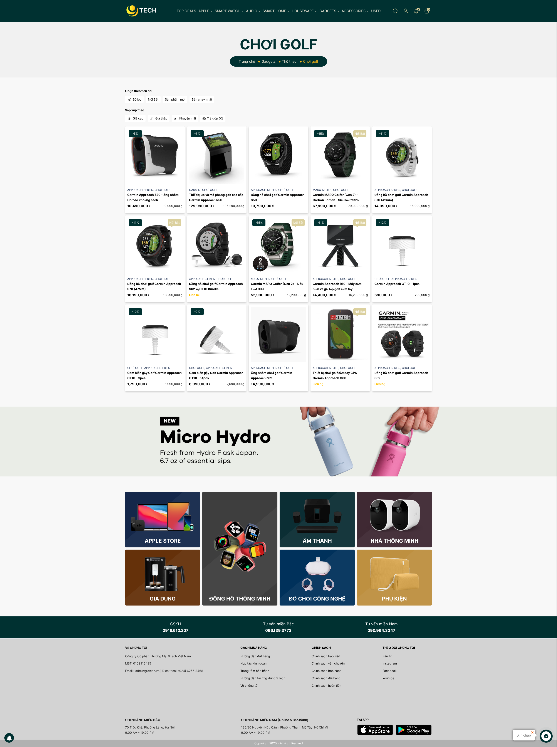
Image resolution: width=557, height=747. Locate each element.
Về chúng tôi (249, 685)
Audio (251, 11)
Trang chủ (247, 61)
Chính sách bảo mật (326, 656)
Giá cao (137, 118)
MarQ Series (323, 190)
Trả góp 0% (215, 118)
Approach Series (141, 190)
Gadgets (327, 11)
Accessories (354, 11)
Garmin (195, 190)
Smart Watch (227, 11)
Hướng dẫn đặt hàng (255, 656)
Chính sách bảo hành (326, 671)
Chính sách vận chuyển (328, 663)
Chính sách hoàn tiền (326, 685)
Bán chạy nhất (202, 99)
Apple (203, 11)
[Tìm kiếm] (395, 11)
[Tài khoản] (406, 11)
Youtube (388, 678)
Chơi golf (162, 190)
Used (376, 11)
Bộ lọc (136, 99)
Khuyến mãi (187, 118)
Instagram (390, 663)
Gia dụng (163, 599)
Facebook (390, 671)
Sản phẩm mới (175, 99)
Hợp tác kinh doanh (254, 663)
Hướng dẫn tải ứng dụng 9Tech (262, 678)
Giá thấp (160, 118)
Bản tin (387, 656)
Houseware (303, 11)
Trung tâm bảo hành (254, 671)
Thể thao (289, 61)
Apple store (163, 541)
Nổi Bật (153, 99)
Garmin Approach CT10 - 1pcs (396, 284)
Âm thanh (317, 541)
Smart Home (274, 11)
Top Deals (186, 11)
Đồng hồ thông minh (239, 599)
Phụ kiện (394, 599)
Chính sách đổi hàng (326, 678)
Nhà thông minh (394, 541)
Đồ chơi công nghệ (317, 599)
